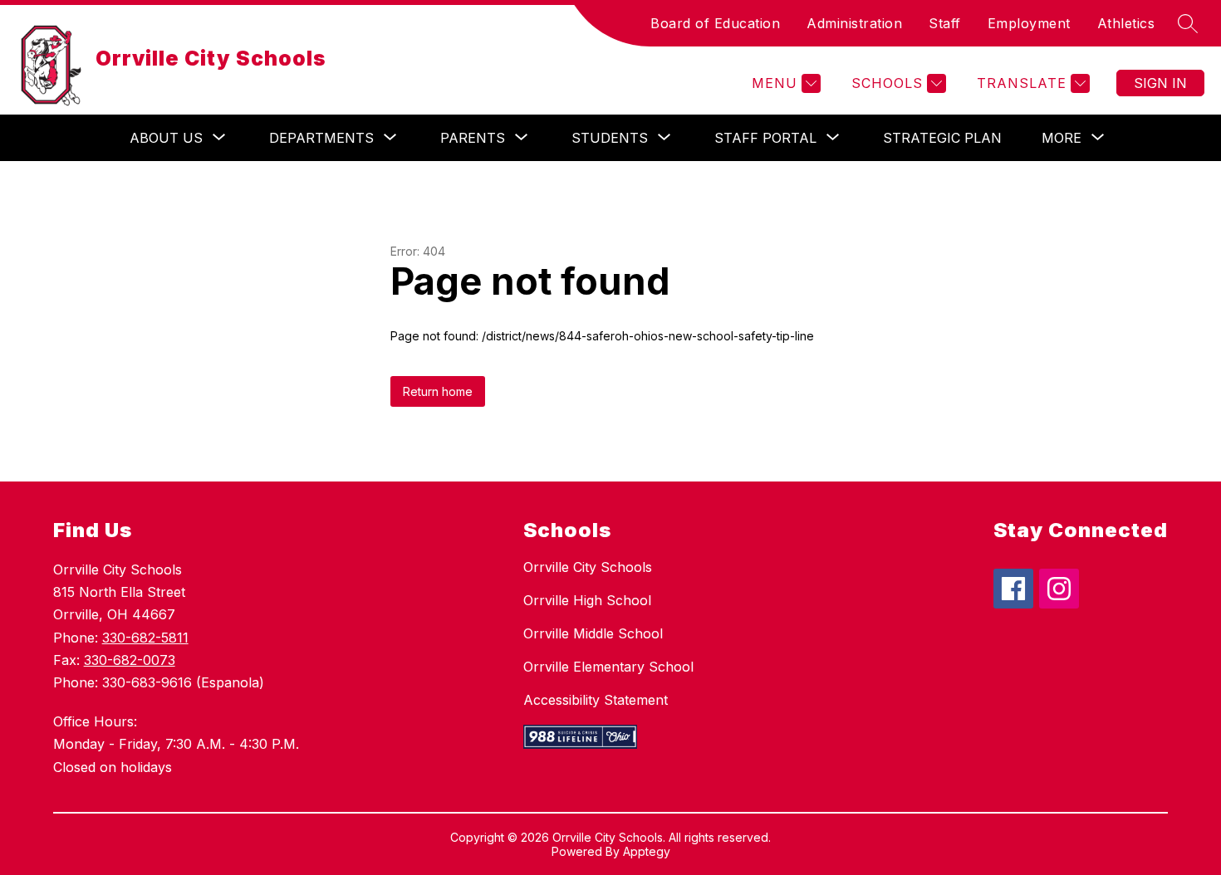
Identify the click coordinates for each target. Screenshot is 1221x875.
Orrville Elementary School (608, 666)
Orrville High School (587, 600)
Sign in (1160, 83)
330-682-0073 (129, 660)
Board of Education (715, 23)
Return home (438, 391)
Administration (854, 23)
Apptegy (646, 851)
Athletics (1126, 23)
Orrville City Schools (587, 567)
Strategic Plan (942, 138)
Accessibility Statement (595, 700)
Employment (1029, 23)
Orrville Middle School (593, 633)
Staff (945, 23)
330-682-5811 (145, 637)
